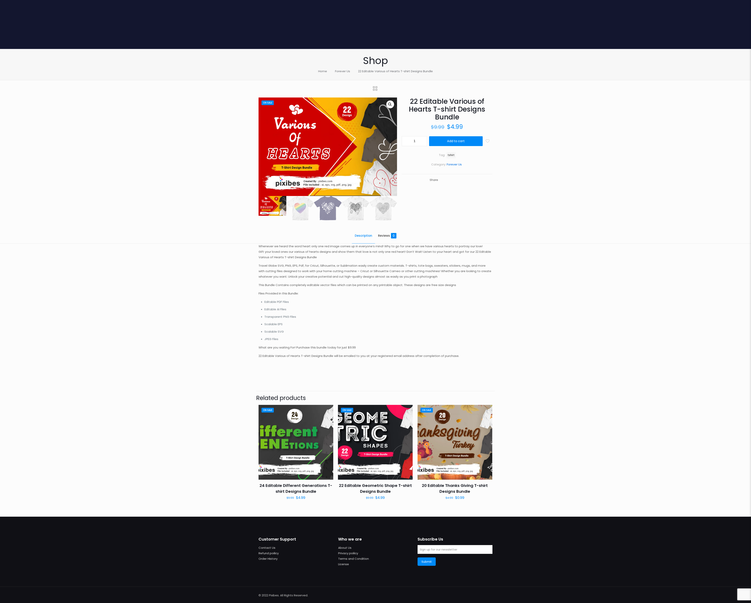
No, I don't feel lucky (426, 358)
